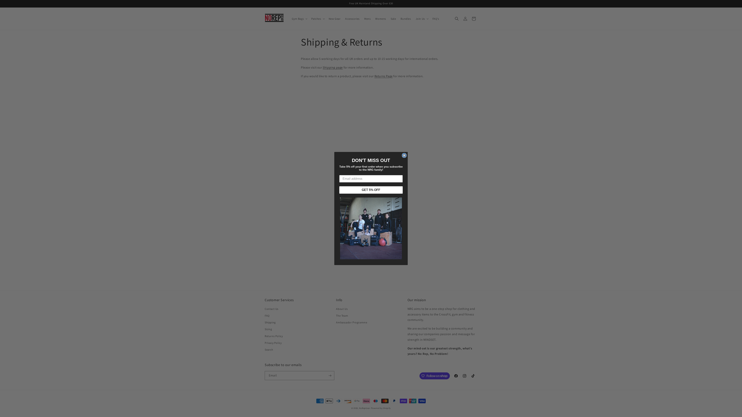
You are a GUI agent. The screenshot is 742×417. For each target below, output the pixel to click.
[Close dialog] (404, 155)
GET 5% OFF (371, 190)
